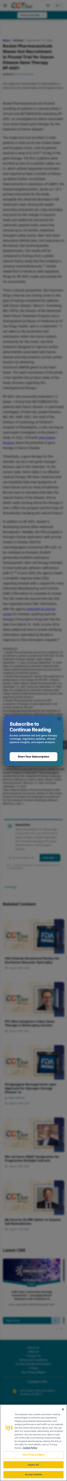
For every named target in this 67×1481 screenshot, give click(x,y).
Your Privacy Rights (33, 1454)
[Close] (63, 1409)
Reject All (33, 1464)
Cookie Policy (30, 1447)
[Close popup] (59, 719)
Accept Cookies (33, 1474)
